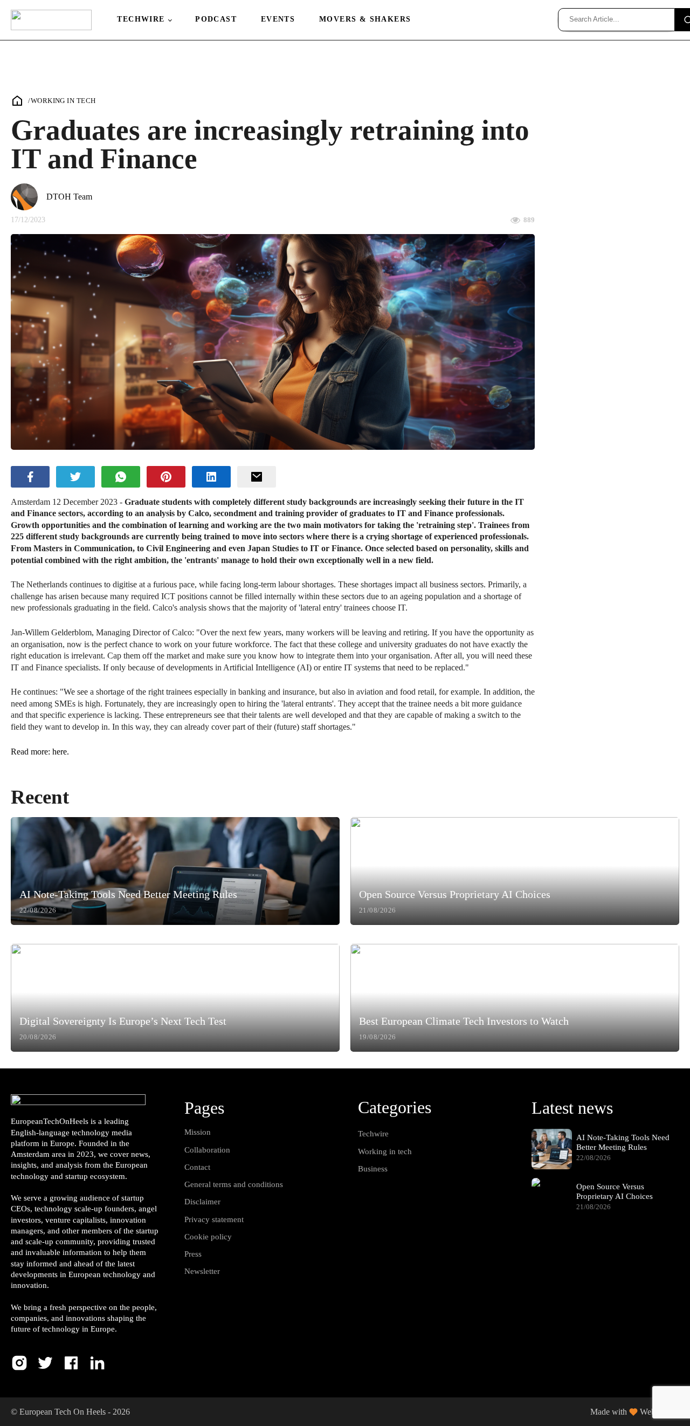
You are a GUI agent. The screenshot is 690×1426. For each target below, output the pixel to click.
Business (373, 1168)
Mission (197, 1132)
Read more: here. (40, 751)
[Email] (256, 477)
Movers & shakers (365, 19)
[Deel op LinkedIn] (211, 477)
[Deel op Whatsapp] (120, 477)
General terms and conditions (233, 1184)
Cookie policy (208, 1236)
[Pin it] (166, 477)
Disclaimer (202, 1201)
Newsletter (202, 1271)
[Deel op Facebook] (30, 477)
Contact (197, 1167)
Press (193, 1254)
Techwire (140, 19)
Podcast (216, 19)
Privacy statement (214, 1219)
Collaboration (207, 1150)
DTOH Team (69, 196)
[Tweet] (75, 477)
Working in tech (63, 101)
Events (278, 19)
